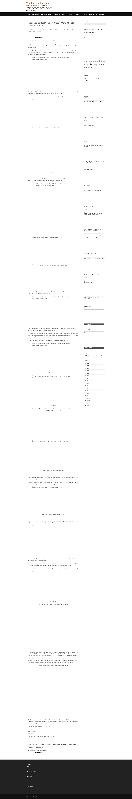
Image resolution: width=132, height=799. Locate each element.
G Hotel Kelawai (55, 29)
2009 (87, 400)
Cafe (51, 29)
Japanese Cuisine (32, 31)
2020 (87, 373)
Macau (29, 780)
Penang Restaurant (46, 14)
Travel (77, 14)
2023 (87, 365)
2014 (87, 388)
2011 (87, 395)
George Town (61, 29)
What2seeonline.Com (40, 747)
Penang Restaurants (31, 771)
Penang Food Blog (72, 744)
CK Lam (31, 29)
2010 (87, 398)
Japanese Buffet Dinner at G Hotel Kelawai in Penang (56, 744)
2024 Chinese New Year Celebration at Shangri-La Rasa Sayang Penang (92, 230)
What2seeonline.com (38, 2)
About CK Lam (35, 14)
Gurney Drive (66, 29)
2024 (87, 363)
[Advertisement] (81, 7)
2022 (87, 368)
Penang (37, 31)
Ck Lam (42, 744)
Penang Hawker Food (58, 14)
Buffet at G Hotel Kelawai (33, 744)
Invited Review (72, 29)
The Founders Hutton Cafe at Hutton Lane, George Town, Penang (93, 139)
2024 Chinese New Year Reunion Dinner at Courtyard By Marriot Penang (93, 252)
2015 (87, 385)
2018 (87, 378)
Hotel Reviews (93, 14)
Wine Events (84, 14)
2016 (87, 383)
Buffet (49, 29)
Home (28, 14)
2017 (87, 380)
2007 (87, 405)
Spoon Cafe (47, 719)
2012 (87, 393)
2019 (87, 375)
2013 (87, 390)
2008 (87, 403)
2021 (87, 370)
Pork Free (41, 31)
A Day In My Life (69, 14)
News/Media (102, 14)
